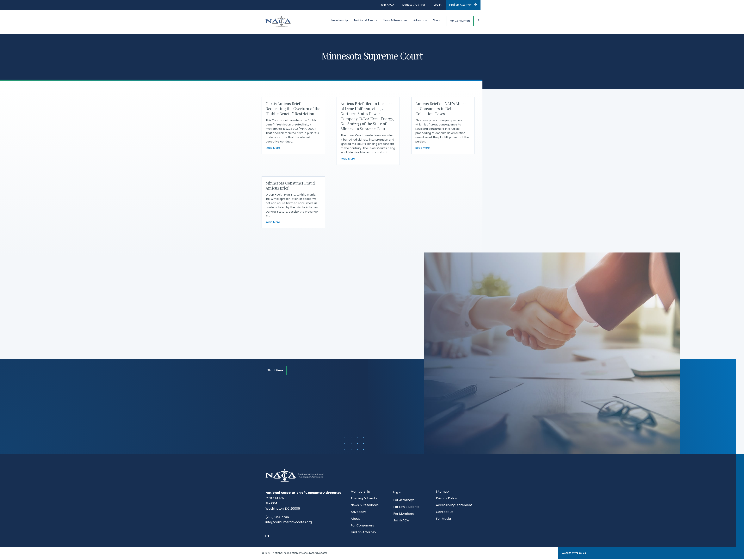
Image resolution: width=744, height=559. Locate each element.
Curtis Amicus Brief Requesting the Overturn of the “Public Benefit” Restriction (293, 108)
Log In (397, 492)
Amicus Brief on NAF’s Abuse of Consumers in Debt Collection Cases (440, 108)
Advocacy (420, 20)
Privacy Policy (446, 499)
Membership (339, 20)
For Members (403, 514)
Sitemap (442, 492)
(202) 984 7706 (277, 517)
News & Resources (395, 20)
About (437, 20)
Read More (273, 148)
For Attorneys (403, 500)
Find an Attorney (460, 5)
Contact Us (444, 512)
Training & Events (365, 20)
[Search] (476, 19)
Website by (574, 553)
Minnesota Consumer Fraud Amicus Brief (290, 185)
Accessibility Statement (454, 505)
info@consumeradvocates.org (288, 522)
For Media (443, 519)
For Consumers (460, 21)
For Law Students (406, 507)
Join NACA (401, 521)
